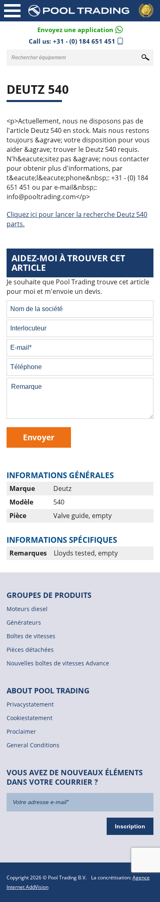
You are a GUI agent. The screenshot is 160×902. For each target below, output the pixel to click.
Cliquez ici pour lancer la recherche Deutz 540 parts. (77, 219)
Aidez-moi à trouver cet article (68, 262)
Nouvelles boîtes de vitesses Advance (58, 663)
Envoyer (39, 437)
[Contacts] (80, 29)
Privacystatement (30, 704)
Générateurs (24, 622)
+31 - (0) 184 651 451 (84, 41)
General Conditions (33, 745)
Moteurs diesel (27, 609)
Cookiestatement (30, 718)
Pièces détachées (30, 649)
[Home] (92, 11)
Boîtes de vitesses (31, 636)
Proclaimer (21, 731)
